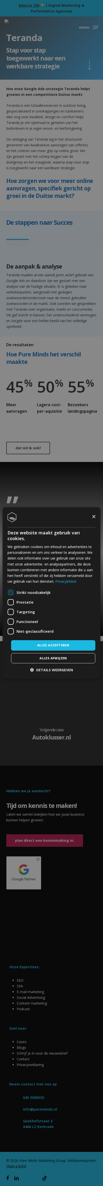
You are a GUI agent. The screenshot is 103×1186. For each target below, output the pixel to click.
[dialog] (51, 593)
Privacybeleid (65, 581)
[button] (51, 670)
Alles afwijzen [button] (53, 658)
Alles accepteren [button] (53, 645)
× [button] (94, 517)
